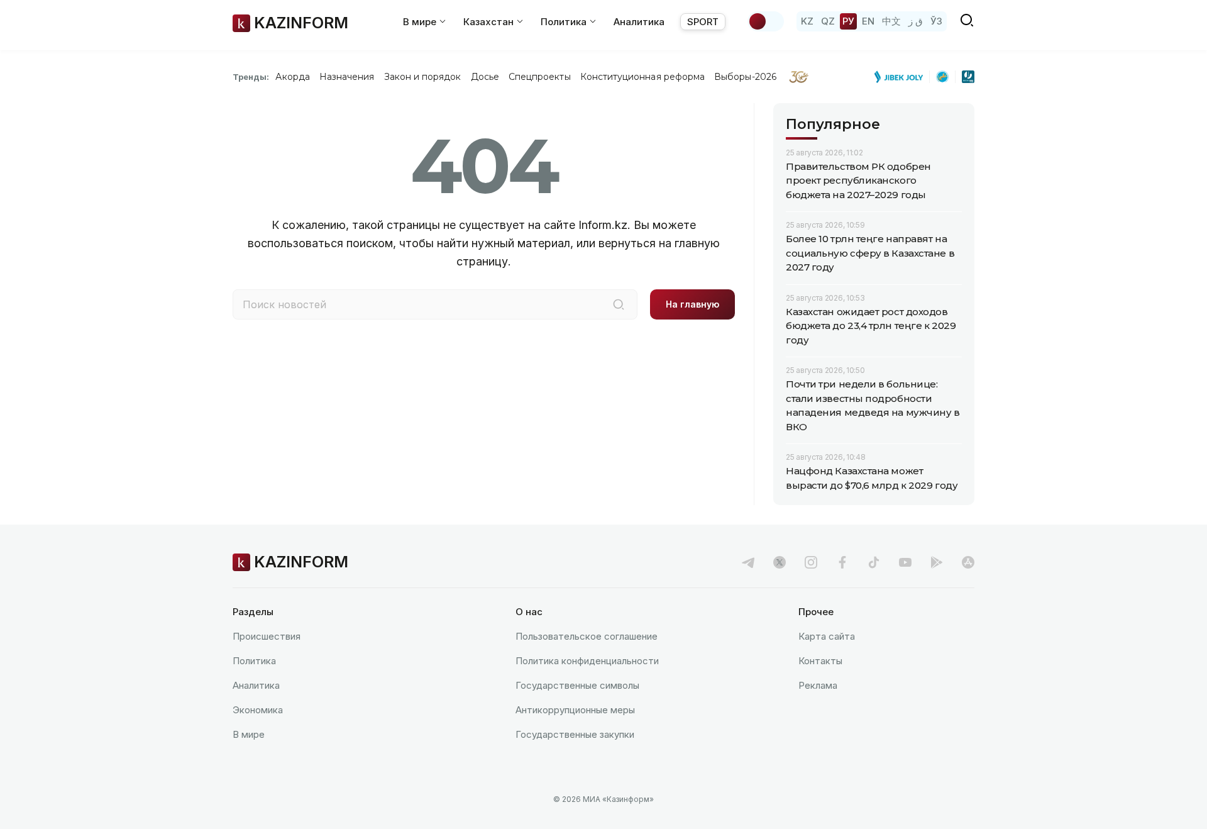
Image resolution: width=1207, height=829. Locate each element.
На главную (692, 304)
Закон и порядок (422, 76)
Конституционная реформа (642, 76)
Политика (254, 661)
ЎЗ (936, 21)
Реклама (817, 685)
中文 (891, 21)
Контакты (820, 661)
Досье (485, 76)
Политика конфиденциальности (587, 661)
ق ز (915, 21)
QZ (828, 21)
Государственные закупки (574, 734)
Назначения (347, 76)
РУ (848, 21)
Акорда (292, 76)
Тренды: (251, 77)
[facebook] (842, 562)
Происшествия (266, 636)
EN (868, 21)
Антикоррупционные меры (575, 710)
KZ (807, 21)
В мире (249, 734)
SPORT (703, 22)
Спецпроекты (540, 76)
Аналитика (639, 21)
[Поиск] (618, 304)
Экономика (258, 710)
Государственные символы (577, 685)
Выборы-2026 (745, 76)
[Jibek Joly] (902, 76)
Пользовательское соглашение (586, 636)
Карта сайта (826, 636)
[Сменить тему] (765, 21)
